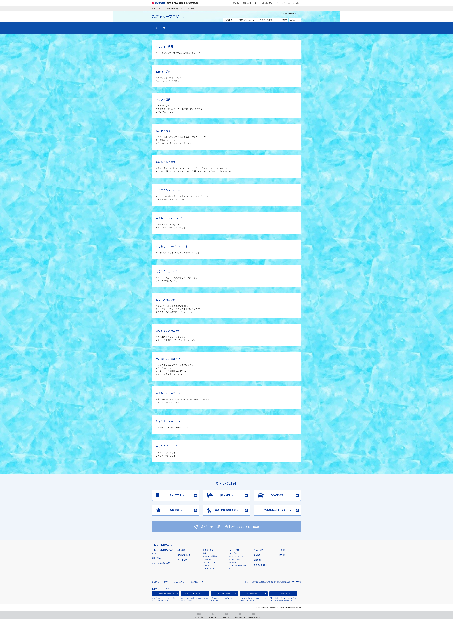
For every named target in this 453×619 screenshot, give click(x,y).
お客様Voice (156, 558)
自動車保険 (232, 562)
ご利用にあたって (179, 582)
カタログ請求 (258, 550)
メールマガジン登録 (223, 593)
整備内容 (206, 565)
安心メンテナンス (209, 562)
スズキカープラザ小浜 (170, 9)
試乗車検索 (258, 560)
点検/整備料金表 (208, 568)
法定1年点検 (207, 559)
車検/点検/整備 (266, 3)
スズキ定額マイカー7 (235, 556)
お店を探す (235, 3)
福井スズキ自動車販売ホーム (162, 545)
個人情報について (197, 582)
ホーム (225, 3)
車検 (204, 553)
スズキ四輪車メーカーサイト (164, 593)
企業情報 (282, 550)
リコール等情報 (252, 593)
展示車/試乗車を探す (250, 3)
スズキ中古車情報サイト (281, 593)
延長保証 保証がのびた (236, 559)
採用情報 (282, 555)
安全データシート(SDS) (160, 582)
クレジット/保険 (293, 3)
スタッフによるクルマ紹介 (161, 563)
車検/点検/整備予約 (260, 565)
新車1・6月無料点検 (210, 556)
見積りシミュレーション (193, 593)
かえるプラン (233, 553)
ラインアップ (280, 3)
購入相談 (257, 555)
